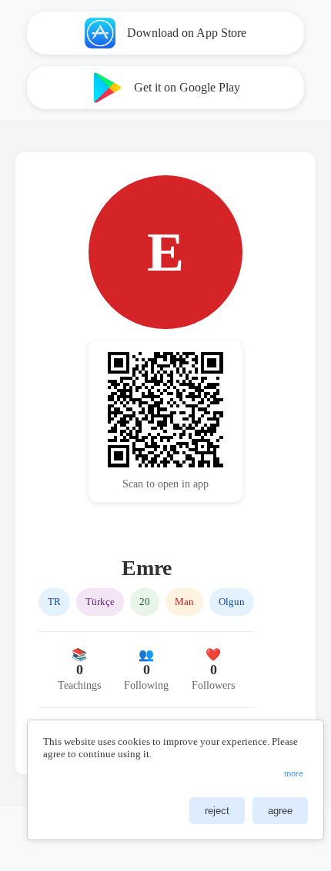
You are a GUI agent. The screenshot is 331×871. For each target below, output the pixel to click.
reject (217, 810)
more (293, 773)
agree (280, 810)
